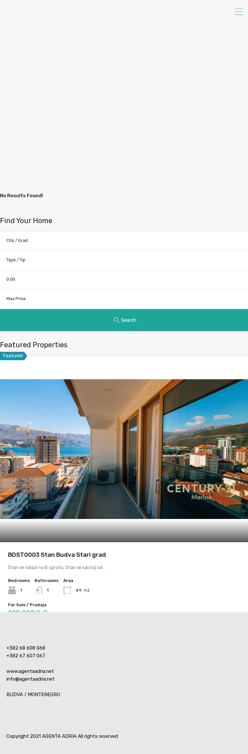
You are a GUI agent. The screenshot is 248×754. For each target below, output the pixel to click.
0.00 (10, 279)
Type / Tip (16, 259)
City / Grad (17, 240)
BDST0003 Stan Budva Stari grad (57, 554)
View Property (124, 505)
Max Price (16, 298)
